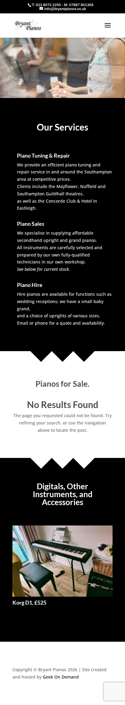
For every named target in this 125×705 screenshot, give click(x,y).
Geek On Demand (61, 677)
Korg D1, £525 (29, 602)
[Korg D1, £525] (62, 561)
